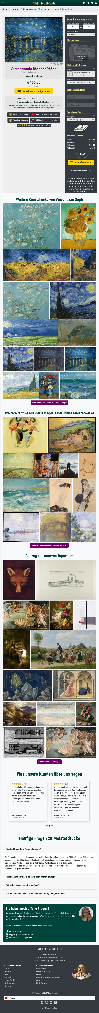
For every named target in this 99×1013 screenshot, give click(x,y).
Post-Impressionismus (28, 9)
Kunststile (14, 9)
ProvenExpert (23, 815)
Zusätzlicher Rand (72, 31)
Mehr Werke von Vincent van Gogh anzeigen (49, 403)
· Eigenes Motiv (41, 969)
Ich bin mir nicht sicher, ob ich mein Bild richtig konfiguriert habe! (36, 893)
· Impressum (8, 971)
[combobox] (81, 34)
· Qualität (39, 974)
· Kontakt (7, 969)
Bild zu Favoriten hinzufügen (47, 114)
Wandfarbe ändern (20, 120)
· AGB (6, 974)
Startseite (5, 9)
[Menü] (2, 3)
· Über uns (7, 986)
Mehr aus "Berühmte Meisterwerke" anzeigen (49, 545)
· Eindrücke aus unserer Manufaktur (47, 977)
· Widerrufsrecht (9, 980)
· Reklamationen (9, 983)
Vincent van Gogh (44, 9)
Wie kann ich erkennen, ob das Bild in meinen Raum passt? (32, 876)
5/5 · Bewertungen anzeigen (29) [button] (39, 125)
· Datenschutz (8, 977)
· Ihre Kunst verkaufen (43, 971)
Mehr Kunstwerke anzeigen (49, 761)
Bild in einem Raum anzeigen (46, 120)
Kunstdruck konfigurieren (35, 91)
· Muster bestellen (42, 983)
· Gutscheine (40, 980)
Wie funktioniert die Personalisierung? (23, 849)
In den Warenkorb (82, 162)
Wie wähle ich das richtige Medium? (22, 885)
